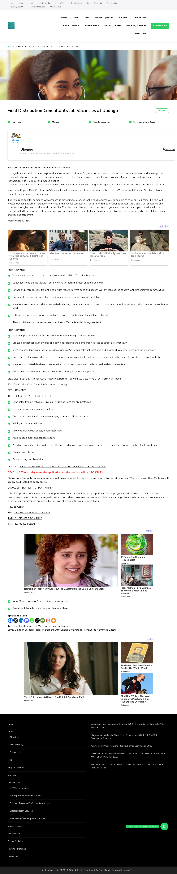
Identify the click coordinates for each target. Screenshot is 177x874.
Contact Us (15, 752)
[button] (164, 826)
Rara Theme (105, 870)
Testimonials (112, 3)
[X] (15, 620)
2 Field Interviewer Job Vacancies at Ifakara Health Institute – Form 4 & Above (62, 466)
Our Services (76, 3)
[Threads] (37, 620)
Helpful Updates (45, 3)
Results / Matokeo (37, 7)
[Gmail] (48, 620)
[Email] (42, 620)
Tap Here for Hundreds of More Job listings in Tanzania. (39, 626)
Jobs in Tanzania (94, 3)
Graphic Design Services (21, 810)
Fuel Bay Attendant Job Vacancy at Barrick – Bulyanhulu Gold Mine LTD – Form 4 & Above (70, 378)
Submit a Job (160, 25)
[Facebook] (10, 620)
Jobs (31, 3)
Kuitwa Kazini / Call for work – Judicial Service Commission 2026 (121, 745)
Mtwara (55, 122)
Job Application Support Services (26, 795)
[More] (53, 620)
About (21, 3)
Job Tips (61, 3)
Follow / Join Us (17, 7)
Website (170, 149)
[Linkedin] (21, 620)
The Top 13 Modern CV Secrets (32, 512)
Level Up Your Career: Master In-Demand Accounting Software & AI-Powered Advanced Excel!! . (62, 629)
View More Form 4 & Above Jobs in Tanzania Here (40, 601)
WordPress (129, 870)
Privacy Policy (16, 744)
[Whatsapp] (31, 620)
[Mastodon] (26, 620)
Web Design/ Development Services (27, 818)
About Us (14, 737)
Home (10, 3)
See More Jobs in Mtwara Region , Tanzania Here (40, 608)
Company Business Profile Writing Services (30, 803)
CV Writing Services (19, 788)
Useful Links (55, 7)
